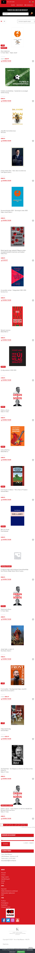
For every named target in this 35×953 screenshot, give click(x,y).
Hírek (2, 883)
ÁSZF (2, 895)
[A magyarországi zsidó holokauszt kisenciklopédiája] (17, 556)
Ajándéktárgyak (5, 879)
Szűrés (5, 844)
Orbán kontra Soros (6, 610)
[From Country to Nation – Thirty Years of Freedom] (17, 476)
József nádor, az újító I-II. (7, 650)
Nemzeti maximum (5, 331)
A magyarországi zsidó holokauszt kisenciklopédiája (14, 570)
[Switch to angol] (29, 1)
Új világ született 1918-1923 (8, 370)
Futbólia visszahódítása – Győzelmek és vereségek (14, 91)
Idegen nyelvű (5, 877)
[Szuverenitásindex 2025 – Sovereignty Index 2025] (17, 197)
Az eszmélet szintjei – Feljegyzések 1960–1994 (13, 291)
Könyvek (3, 872)
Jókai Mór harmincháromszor (8, 131)
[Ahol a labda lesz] (17, 37)
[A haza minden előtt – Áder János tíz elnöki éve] (17, 157)
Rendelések (4, 905)
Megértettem (21, 951)
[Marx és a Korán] (17, 516)
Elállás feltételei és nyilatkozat (9, 891)
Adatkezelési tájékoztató (8, 893)
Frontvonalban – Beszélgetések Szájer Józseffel (13, 690)
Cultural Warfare (5, 450)
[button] (6, 61)
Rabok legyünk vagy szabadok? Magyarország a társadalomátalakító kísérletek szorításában (13, 252)
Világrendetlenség (6, 729)
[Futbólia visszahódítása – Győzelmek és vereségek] (17, 77)
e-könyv (3, 875)
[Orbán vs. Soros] (17, 396)
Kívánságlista (4, 903)
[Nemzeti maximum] (17, 316)
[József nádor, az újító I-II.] (17, 635)
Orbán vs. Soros (5, 411)
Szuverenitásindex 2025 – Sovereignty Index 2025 (14, 211)
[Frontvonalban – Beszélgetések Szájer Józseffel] (17, 675)
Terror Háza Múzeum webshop (17, 10)
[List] (4, 21)
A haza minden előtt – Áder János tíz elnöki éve (13, 171)
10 (23, 824)
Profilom (3, 901)
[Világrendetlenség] (17, 715)
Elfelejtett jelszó (5, 907)
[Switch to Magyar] (32, 1)
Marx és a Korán (5, 530)
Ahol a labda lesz (9, 52)
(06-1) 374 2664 (11, 1)
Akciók (3, 881)
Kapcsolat (4, 889)
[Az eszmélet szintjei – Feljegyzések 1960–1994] (17, 276)
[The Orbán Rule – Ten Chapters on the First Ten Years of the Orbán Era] (17, 755)
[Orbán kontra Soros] (18, 595)
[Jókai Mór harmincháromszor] (17, 117)
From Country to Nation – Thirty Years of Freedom (14, 490)
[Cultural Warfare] (17, 436)
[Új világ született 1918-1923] (17, 356)
